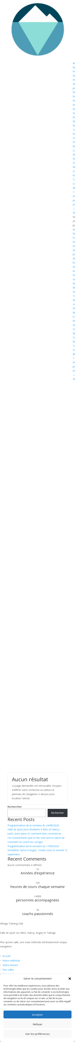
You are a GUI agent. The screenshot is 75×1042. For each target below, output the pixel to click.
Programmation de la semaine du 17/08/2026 (33, 846)
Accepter (37, 1014)
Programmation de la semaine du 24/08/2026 (33, 825)
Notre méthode (11, 960)
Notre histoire (10, 965)
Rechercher (15, 806)
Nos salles (8, 969)
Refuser (37, 1024)
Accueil (6, 956)
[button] (70, 978)
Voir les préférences (37, 1034)
